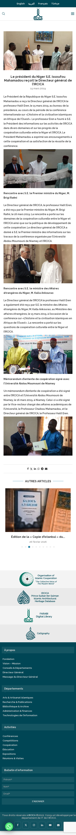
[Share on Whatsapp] (38, 468)
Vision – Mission (12, 663)
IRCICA (32, 815)
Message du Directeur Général (20, 676)
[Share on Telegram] (42, 468)
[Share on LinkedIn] (35, 468)
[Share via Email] (46, 468)
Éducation (8, 749)
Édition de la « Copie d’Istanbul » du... (38, 537)
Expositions (9, 754)
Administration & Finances (17, 711)
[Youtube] (50, 825)
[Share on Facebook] (28, 468)
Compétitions (10, 740)
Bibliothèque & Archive (16, 706)
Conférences (10, 736)
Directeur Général (13, 672)
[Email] (58, 825)
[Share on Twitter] (31, 468)
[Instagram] (34, 825)
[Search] (3, 14)
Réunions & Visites (13, 758)
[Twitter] (26, 825)
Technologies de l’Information (20, 715)
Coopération (10, 745)
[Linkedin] (42, 825)
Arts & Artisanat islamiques (18, 697)
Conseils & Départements (17, 668)
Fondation (8, 659)
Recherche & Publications (17, 702)
